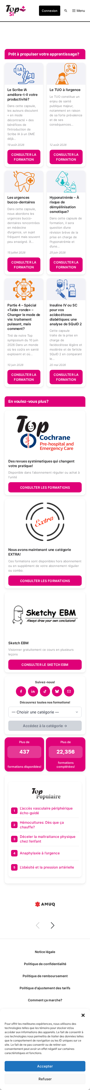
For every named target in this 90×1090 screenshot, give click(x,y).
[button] (83, 1014)
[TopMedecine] (15, 11)
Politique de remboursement (45, 976)
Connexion (49, 11)
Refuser (45, 1079)
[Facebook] (21, 691)
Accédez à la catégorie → (45, 725)
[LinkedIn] (33, 691)
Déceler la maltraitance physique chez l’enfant (47, 838)
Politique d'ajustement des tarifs (45, 988)
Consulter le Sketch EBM (44, 665)
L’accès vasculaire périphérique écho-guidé (46, 810)
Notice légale (45, 952)
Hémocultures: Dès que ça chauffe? (42, 824)
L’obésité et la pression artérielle (47, 867)
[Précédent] (38, 925)
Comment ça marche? (45, 1000)
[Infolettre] (69, 691)
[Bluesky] (57, 691)
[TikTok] (45, 691)
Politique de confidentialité (45, 964)
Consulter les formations (45, 487)
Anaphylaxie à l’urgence (40, 853)
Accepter (45, 1066)
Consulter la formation (23, 157)
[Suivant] (53, 925)
